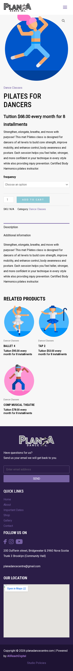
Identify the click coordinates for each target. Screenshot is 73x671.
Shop (7, 515)
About (7, 504)
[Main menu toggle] (65, 7)
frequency (10, 177)
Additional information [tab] (17, 235)
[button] (63, 21)
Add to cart (33, 199)
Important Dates (14, 510)
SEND (36, 478)
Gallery (8, 520)
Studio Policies (36, 663)
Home (7, 499)
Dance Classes (13, 87)
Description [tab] (11, 227)
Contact (8, 526)
